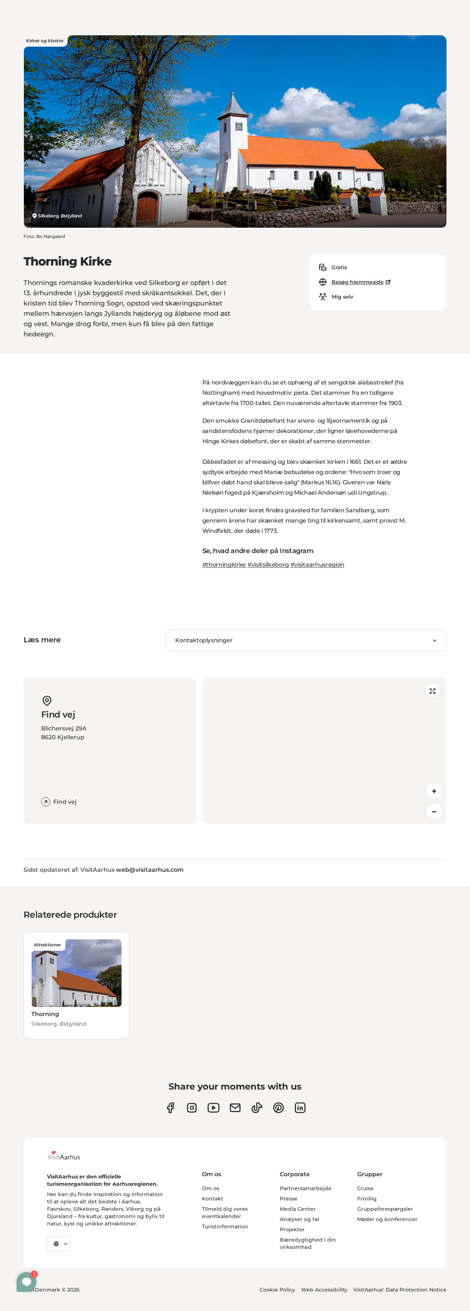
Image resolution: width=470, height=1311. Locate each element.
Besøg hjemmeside (358, 282)
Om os (210, 1188)
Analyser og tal (299, 1219)
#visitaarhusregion (317, 564)
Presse (288, 1198)
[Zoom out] (434, 811)
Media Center (298, 1209)
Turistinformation (225, 1226)
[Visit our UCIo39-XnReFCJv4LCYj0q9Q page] (213, 1107)
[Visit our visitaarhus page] (170, 1107)
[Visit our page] (191, 1107)
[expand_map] (432, 691)
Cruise (365, 1188)
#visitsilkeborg (268, 564)
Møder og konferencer (387, 1219)
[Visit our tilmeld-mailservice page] (235, 1107)
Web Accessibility (324, 1289)
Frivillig (367, 1198)
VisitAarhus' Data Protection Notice (399, 1289)
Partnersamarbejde (306, 1188)
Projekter (292, 1229)
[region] (324, 750)
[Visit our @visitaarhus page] (256, 1107)
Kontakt (212, 1198)
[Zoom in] (434, 791)
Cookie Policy (277, 1289)
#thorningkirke (224, 564)
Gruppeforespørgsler (385, 1209)
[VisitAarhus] (69, 1155)
